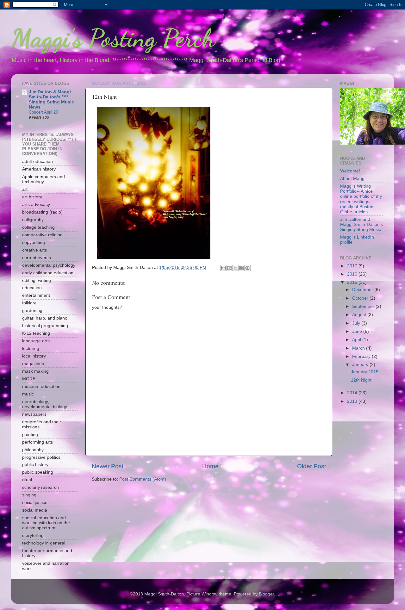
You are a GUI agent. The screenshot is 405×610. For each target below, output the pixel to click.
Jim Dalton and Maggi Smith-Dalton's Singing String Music (361, 224)
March (359, 348)
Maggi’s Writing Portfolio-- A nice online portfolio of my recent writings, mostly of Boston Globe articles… (361, 199)
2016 (352, 274)
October (361, 298)
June (357, 331)
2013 (352, 401)
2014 (352, 392)
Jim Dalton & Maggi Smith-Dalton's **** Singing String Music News (51, 99)
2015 (352, 282)
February (362, 356)
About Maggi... (354, 178)
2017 (352, 266)
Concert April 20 (43, 112)
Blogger (266, 594)
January (361, 364)
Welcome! (350, 171)
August (359, 314)
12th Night (361, 380)
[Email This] (223, 268)
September (364, 306)
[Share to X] (235, 268)
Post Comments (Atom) (142, 479)
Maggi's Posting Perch (113, 38)
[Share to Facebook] (241, 268)
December (363, 289)
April (357, 339)
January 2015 (364, 372)
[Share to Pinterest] (247, 268)
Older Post (311, 466)
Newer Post (107, 466)
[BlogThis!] (229, 268)
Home (210, 466)
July (356, 323)
